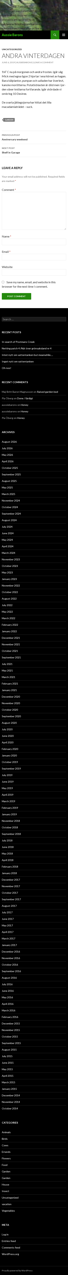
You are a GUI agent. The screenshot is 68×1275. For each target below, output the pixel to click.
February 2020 (10, 748)
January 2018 (9, 873)
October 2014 (10, 1108)
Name (6, 236)
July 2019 (7, 775)
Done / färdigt (25, 398)
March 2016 (8, 1010)
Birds (5, 1138)
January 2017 (9, 945)
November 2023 (11, 559)
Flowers (6, 1158)
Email (6, 251)
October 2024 (10, 507)
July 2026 (7, 448)
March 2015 (8, 1082)
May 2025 (7, 487)
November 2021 (11, 644)
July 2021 (7, 663)
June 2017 (8, 918)
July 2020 (7, 729)
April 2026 (7, 461)
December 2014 (11, 1095)
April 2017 (7, 931)
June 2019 (8, 781)
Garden (9, 120)
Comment (9, 189)
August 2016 (9, 977)
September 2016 (11, 971)
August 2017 (9, 905)
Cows (5, 1145)
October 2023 (10, 565)
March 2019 (8, 801)
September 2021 (11, 657)
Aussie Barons (12, 35)
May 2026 (7, 454)
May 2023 (7, 572)
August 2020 (9, 722)
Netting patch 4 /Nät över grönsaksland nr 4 (26, 348)
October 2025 (10, 467)
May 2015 (7, 1069)
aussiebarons (24, 62)
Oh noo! (6, 367)
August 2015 (9, 1049)
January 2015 (9, 1088)
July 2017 (7, 912)
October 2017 (10, 892)
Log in (5, 1234)
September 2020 (11, 716)
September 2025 (11, 474)
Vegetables (8, 1210)
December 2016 (11, 951)
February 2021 (10, 683)
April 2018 (7, 860)
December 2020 (11, 696)
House (5, 1184)
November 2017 (11, 886)
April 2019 (7, 794)
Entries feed (9, 1240)
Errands (6, 1151)
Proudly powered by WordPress (17, 1270)
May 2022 (7, 611)
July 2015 (7, 1056)
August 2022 (9, 598)
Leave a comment (43, 62)
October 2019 (10, 762)
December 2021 (11, 637)
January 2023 (9, 578)
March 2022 (8, 618)
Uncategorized (12, 49)
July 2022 (7, 605)
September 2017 (11, 899)
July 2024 (7, 526)
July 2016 (7, 984)
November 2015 (11, 1030)
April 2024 (7, 546)
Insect (5, 1191)
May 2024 (7, 539)
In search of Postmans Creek (18, 341)
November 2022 (11, 585)
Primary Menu (63, 35)
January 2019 (9, 814)
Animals (6, 1132)
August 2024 (9, 520)
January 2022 (9, 631)
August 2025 (9, 480)
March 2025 (8, 494)
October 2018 (10, 827)
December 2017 (11, 879)
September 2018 (11, 833)
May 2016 (7, 997)
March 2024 (8, 552)
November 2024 (11, 500)
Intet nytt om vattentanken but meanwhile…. (27, 354)
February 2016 (10, 1016)
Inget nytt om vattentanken (18, 361)
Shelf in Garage (11, 150)
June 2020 (8, 735)
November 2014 (11, 1101)
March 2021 (8, 677)
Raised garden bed (47, 391)
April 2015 (7, 1075)
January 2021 (9, 690)
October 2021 (10, 650)
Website (7, 267)
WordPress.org (10, 1254)
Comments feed (11, 1247)
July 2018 (7, 840)
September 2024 (11, 513)
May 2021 (7, 670)
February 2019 (10, 807)
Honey (24, 404)
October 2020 (10, 709)
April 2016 (7, 1003)
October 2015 (10, 1036)
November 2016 (11, 958)
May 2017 (7, 925)
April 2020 (7, 742)
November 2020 (11, 703)
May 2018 (7, 853)
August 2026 (9, 441)
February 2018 (10, 866)
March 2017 (8, 938)
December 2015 (11, 1023)
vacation (6, 1204)
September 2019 (11, 768)
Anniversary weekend (15, 137)
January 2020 (9, 755)
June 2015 (8, 1062)
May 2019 (7, 788)
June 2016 (8, 990)
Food (4, 1164)
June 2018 (8, 846)
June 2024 (8, 533)
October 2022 (10, 592)
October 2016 (10, 964)
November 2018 (11, 820)
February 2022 (10, 624)
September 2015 (11, 1043)
